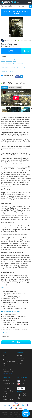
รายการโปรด (20, 361)
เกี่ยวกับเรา (5, 397)
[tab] (4, 87)
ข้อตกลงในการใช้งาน (8, 391)
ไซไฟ (11, 72)
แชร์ (17, 77)
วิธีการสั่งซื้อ (6, 380)
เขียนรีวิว (19, 364)
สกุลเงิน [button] (20, 388)
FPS (3, 60)
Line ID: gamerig (7, 373)
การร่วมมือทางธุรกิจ (8, 400)
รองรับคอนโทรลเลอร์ (8, 64)
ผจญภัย (9, 60)
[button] (16, 83)
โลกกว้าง (4, 72)
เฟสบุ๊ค (5, 365)
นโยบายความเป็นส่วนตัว (8, 384)
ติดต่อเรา (5, 355)
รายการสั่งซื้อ (20, 358)
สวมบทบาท (5, 68)
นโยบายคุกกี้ (6, 388)
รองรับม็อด (20, 64)
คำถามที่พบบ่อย (7, 394)
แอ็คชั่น (23, 68)
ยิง (14, 60)
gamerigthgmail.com (9, 361)
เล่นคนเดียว (14, 68)
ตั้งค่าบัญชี (19, 355)
